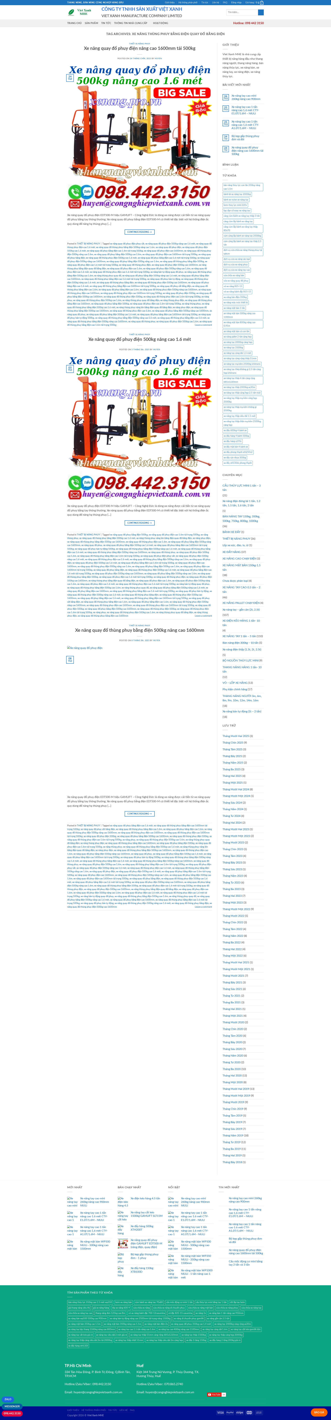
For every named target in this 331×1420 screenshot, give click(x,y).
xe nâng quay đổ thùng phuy (141, 322)
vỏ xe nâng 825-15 (233, 286)
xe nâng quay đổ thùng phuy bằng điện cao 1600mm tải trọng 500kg (123, 286)
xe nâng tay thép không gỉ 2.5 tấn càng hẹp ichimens (242, 371)
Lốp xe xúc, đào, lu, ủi (235, 545)
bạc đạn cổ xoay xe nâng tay (237, 211)
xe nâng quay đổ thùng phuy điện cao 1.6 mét (107, 559)
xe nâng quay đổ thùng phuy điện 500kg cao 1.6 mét (111, 258)
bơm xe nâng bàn (123, 1302)
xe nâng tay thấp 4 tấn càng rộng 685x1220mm (239, 380)
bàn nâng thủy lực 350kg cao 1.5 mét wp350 (90, 1302)
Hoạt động (160, 23)
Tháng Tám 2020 (232, 1035)
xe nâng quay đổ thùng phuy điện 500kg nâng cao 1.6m (104, 567)
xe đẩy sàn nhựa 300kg (235, 458)
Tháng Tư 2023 (231, 882)
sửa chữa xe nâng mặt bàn (200, 1308)
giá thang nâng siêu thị (79, 1308)
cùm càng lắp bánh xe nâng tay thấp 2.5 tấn (242, 243)
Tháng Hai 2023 (232, 896)
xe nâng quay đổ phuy (91, 545)
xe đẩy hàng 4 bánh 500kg (236, 436)
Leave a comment (203, 325)
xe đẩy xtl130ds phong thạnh (238, 463)
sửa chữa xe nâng (141, 1308)
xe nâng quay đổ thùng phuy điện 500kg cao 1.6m (97, 300)
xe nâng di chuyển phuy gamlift (189, 1319)
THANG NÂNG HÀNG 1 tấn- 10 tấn (242, 669)
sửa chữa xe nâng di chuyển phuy (169, 1308)
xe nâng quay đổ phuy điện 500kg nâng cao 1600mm (117, 574)
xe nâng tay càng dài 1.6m (214, 1329)
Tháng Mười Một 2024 (236, 796)
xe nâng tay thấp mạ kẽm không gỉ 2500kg (240, 409)
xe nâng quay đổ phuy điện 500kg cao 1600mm (175, 265)
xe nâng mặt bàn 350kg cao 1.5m (84, 1324)
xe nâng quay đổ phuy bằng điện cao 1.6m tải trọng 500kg (115, 251)
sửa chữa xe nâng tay (251, 1308)
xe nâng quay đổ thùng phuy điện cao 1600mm (109, 605)
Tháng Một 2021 (233, 1015)
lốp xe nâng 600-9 (121, 1308)
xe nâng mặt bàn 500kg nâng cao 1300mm (239, 315)
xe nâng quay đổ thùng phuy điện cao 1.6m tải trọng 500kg (171, 297)
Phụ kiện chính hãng (235, 689)
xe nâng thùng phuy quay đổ (107, 276)
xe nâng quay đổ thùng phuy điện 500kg (123, 297)
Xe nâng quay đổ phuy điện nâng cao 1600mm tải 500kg (139, 48)
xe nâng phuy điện (181, 307)
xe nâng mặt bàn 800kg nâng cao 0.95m (239, 324)
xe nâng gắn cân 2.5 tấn (218, 1319)
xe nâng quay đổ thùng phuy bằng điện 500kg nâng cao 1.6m (125, 247)
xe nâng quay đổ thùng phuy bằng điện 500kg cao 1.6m (94, 588)
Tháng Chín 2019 (233, 1109)
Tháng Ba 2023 (232, 889)
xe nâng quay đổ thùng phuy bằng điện (115, 283)
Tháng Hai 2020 (232, 1075)
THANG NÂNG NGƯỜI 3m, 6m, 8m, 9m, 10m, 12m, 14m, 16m (242, 698)
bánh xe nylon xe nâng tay (236, 200)
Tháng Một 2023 (233, 902)
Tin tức (204, 3)
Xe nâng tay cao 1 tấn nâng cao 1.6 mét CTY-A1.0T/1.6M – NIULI (245, 125)
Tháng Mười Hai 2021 (236, 962)
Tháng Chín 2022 (233, 922)
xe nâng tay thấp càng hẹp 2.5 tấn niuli (242, 393)
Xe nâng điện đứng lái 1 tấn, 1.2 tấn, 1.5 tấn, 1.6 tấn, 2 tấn (241, 503)
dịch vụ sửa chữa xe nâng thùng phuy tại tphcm (243, 252)
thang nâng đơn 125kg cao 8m (110, 1313)
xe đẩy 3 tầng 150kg (196, 1340)
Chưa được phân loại (235, 580)
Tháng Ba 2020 (232, 1069)
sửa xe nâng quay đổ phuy (236, 281)
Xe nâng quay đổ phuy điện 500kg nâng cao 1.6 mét (139, 339)
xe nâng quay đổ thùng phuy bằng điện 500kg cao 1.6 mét (107, 538)
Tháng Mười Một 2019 (236, 1095)
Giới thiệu (170, 3)
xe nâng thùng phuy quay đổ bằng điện (140, 300)
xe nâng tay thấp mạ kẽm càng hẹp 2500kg (240, 400)
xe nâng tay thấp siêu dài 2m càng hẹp (164, 1340)
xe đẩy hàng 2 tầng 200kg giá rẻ (224, 1340)
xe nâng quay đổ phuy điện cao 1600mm (163, 251)
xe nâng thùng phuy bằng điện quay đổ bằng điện (111, 581)
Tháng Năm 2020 (233, 1055)
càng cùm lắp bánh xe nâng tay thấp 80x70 (241, 228)
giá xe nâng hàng (101, 1308)
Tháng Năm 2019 (233, 1135)
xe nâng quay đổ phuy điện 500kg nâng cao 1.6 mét (170, 244)
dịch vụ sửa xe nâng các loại (237, 259)
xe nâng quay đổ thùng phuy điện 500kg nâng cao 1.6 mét (143, 903)
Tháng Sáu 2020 (232, 1049)
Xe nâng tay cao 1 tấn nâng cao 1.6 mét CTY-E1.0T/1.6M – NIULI (245, 110)
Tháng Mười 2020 (233, 1022)
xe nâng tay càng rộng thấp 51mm (240, 358)
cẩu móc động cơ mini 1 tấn (179, 1302)
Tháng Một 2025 (233, 782)
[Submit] (261, 12)
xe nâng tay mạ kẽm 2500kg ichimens (242, 364)
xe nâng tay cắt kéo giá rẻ (80, 1335)
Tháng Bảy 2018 (232, 1162)
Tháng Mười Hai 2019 (236, 1089)
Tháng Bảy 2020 (232, 1042)
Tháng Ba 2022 (232, 942)
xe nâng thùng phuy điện (172, 300)
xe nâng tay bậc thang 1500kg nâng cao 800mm (91, 1329)
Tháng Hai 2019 (232, 1155)
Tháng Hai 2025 (232, 776)
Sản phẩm (91, 23)
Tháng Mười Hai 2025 (236, 736)
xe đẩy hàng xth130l (78, 1346)
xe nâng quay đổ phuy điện (168, 247)
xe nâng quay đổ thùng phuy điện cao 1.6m (130, 311)
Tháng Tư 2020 (231, 1062)
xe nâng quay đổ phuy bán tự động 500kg (95, 549)
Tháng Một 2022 (233, 955)
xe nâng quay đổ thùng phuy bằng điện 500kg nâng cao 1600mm (115, 552)
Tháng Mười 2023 (233, 842)
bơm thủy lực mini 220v (235, 205)
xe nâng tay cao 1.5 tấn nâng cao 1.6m (136, 1329)
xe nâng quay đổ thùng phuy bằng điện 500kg (182, 262)
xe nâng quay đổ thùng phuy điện (135, 265)
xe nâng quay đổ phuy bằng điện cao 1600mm (132, 900)
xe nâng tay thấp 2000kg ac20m (239, 387)
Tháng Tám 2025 (232, 749)
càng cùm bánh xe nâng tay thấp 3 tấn (242, 216)
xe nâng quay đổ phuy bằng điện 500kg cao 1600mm (110, 609)
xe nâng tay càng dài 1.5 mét (237, 353)
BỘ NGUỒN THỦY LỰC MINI (241, 660)
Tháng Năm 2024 (233, 809)
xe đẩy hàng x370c (233, 441)
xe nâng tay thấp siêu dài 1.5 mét (239, 416)
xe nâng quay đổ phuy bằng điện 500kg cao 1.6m (117, 254)
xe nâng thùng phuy (191, 304)
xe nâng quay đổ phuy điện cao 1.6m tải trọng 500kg (155, 304)
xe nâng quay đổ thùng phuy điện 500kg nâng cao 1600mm (168, 290)
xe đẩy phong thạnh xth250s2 (238, 452)
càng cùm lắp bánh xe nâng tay (238, 221)
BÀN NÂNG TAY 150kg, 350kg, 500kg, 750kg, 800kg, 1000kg (241, 518)
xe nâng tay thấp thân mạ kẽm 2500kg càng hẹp (242, 423)
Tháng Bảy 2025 (232, 756)
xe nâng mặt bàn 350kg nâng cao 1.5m (122, 1324)
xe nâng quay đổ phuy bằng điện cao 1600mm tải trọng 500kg (167, 314)
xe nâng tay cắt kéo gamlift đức (246, 1329)
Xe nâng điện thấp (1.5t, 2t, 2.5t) (242, 649)
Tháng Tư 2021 (231, 995)
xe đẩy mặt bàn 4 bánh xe (236, 447)
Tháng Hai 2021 (232, 1009)
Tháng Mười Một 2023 (236, 836)
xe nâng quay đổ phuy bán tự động (163, 279)
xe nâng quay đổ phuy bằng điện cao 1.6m (119, 290)
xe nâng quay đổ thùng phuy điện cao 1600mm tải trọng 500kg (131, 293)
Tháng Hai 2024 (232, 822)
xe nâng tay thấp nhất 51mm (129, 1340)
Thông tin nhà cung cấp (130, 23)
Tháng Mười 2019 (233, 1102)
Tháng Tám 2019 (232, 1115)
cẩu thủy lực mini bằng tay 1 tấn (211, 1302)
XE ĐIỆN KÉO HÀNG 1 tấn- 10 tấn (241, 623)
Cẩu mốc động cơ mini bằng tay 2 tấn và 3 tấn (245, 1263)
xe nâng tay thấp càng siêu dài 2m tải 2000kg (90, 1340)
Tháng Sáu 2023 (232, 869)
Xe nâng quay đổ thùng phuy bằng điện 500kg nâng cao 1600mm (139, 630)
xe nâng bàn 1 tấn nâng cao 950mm (226, 1313)
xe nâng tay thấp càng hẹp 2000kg (226, 1335)
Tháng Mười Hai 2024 (236, 789)
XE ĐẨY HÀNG (232, 552)
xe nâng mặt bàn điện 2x (156, 1324)
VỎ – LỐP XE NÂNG (235, 682)
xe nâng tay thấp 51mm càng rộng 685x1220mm (154, 1335)
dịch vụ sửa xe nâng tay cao (237, 270)
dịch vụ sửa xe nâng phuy (236, 265)
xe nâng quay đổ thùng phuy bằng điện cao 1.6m (104, 602)
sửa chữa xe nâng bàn (234, 275)
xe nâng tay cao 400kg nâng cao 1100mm (178, 1329)
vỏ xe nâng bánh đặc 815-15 (237, 292)
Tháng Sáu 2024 (232, 802)
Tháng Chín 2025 (233, 742)
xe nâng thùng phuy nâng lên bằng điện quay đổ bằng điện (144, 307)
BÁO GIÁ (319, 1412)
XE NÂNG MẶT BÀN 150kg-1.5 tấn (241, 567)
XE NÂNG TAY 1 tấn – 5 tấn (239, 636)
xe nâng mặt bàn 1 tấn (234, 308)
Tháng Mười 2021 (233, 975)
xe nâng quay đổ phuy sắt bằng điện (174, 286)
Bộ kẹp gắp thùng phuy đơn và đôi (245, 138)
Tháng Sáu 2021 (232, 989)
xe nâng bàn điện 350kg (235, 297)
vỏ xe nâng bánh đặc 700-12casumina (146, 1313)
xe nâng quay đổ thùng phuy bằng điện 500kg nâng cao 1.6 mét (125, 318)
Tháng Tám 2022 (232, 929)
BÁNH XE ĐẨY (231, 532)
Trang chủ (74, 23)
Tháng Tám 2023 (232, 856)
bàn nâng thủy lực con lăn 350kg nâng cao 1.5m (242, 187)
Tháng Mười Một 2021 (236, 969)
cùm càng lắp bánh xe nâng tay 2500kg (242, 236)
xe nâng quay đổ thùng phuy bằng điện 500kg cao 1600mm (96, 542)
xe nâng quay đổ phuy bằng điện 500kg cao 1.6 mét (111, 314)
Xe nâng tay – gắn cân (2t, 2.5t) (241, 609)
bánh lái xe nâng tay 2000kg (237, 194)
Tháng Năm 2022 (233, 936)
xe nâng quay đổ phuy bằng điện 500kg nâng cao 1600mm (180, 311)
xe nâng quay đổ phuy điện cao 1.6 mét (96, 584)
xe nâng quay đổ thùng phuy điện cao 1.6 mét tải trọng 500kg (119, 272)
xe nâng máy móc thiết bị (236, 303)
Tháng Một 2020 (233, 1082)
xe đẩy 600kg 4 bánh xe (235, 430)
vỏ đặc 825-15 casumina (180, 1313)
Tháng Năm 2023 (233, 875)
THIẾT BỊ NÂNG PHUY (139, 44)
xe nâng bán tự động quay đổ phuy (167, 272)
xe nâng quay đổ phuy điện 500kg (179, 293)
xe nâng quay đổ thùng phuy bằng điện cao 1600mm (103, 616)
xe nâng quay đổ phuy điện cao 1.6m (124, 269)
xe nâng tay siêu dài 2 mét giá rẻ (111, 1335)
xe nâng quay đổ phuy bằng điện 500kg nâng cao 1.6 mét (149, 276)
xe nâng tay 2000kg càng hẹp (238, 342)
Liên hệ (215, 3)
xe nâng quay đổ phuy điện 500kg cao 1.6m (177, 322)
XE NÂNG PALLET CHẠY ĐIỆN (241, 603)
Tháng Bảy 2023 (232, 862)
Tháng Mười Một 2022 (236, 909)
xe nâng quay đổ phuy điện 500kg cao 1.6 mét (94, 563)
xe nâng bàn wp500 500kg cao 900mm (87, 1319)
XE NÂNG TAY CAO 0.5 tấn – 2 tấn (241, 589)
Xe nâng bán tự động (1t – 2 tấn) (242, 711)
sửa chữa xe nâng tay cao (80, 1313)
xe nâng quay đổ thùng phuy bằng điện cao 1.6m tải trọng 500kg (108, 556)
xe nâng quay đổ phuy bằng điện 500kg (110, 304)
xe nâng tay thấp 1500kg (194, 1335)
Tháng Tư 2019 (231, 1142)
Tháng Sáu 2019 (232, 1129)
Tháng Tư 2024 (231, 816)
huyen (158, 59)
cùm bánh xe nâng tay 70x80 (149, 1302)
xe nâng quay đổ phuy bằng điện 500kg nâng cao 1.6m (133, 262)
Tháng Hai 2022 (232, 949)
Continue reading (139, 232)
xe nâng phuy (99, 612)
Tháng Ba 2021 (232, 1002)
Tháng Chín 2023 (233, 849)
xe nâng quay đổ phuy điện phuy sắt (127, 244)
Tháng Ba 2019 (232, 1149)
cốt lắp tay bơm (237, 1302)
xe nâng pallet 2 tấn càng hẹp (238, 337)
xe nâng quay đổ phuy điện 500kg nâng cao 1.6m (166, 269)
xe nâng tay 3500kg (233, 348)
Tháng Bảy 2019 (232, 1122)
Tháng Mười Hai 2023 (236, 829)
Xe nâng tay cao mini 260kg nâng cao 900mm (246, 97)
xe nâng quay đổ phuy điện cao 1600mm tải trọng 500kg (169, 254)
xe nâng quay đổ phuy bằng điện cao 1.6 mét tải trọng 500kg (167, 258)
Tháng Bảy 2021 (232, 982)
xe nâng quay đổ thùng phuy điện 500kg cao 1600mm (161, 283)
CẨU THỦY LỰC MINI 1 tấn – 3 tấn (242, 488)
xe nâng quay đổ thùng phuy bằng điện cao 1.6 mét (181, 318)
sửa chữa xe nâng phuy (227, 1308)
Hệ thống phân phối (187, 3)
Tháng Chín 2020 (233, 1029)
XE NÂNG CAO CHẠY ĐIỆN (239, 558)
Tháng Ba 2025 (232, 769)
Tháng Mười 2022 (233, 916)
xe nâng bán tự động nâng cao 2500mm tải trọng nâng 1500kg (140, 1319)
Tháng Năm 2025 (233, 762)
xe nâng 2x (200, 1313)
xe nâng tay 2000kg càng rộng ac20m (232, 1324)
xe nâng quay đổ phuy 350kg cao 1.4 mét (191, 1324)
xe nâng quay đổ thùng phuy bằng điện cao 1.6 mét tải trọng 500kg (113, 279)
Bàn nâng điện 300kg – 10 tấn (240, 642)
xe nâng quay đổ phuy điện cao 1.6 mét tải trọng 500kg (126, 577)
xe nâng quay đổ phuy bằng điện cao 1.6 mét (99, 598)
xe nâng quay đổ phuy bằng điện (108, 570)
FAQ (225, 3)
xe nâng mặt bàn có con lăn (236, 331)
